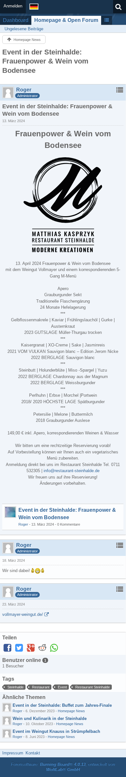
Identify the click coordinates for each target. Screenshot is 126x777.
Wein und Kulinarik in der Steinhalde (50, 718)
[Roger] (6, 707)
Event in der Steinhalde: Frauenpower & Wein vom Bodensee (45, 61)
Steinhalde (15, 687)
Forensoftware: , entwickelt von (63, 767)
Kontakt (33, 753)
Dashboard (15, 20)
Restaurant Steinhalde (92, 687)
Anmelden (13, 6)
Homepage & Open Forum (66, 20)
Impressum (12, 753)
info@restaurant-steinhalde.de (72, 470)
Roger (23, 524)
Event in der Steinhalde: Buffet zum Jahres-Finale (62, 705)
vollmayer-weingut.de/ (22, 614)
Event (62, 687)
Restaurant (40, 687)
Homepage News (71, 711)
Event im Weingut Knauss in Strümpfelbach (56, 731)
